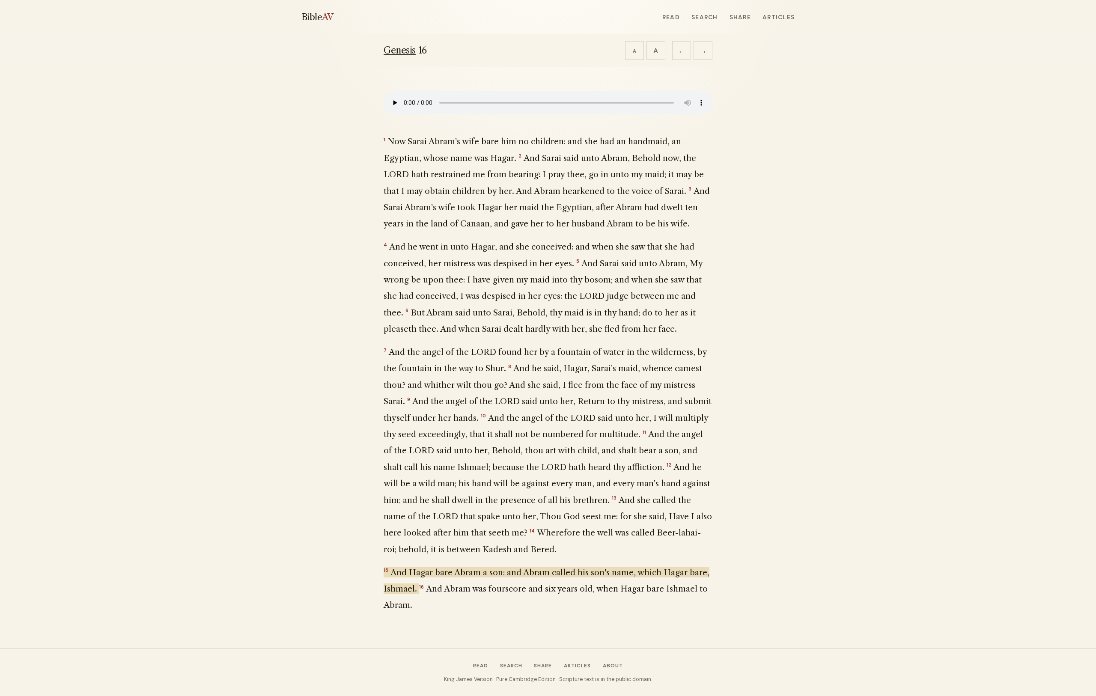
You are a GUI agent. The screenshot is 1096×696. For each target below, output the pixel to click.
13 (614, 498)
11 (644, 432)
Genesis (400, 50)
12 (669, 465)
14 (532, 531)
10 (483, 416)
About (613, 665)
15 (386, 570)
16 (421, 587)
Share (740, 17)
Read (671, 17)
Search (704, 17)
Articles (778, 17)
